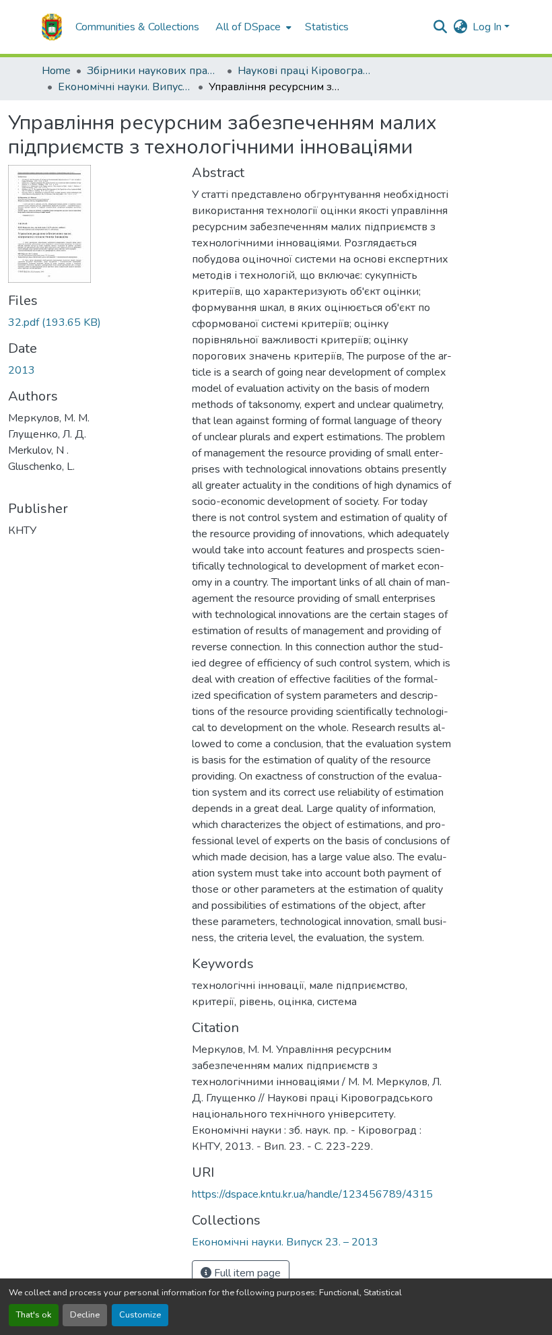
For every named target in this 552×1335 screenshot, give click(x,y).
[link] (92, 322)
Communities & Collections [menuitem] (137, 27)
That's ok (33, 1315)
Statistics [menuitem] (327, 27)
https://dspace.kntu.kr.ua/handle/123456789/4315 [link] (312, 1194)
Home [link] (56, 70)
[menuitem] (252, 27)
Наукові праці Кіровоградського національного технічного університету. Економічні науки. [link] (305, 70)
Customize (140, 1315)
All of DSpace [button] (248, 27)
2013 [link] (21, 370)
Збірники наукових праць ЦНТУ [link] (154, 70)
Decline (85, 1315)
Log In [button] (488, 27)
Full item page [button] (246, 1273)
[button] (52, 26)
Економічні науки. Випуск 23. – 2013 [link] (125, 86)
